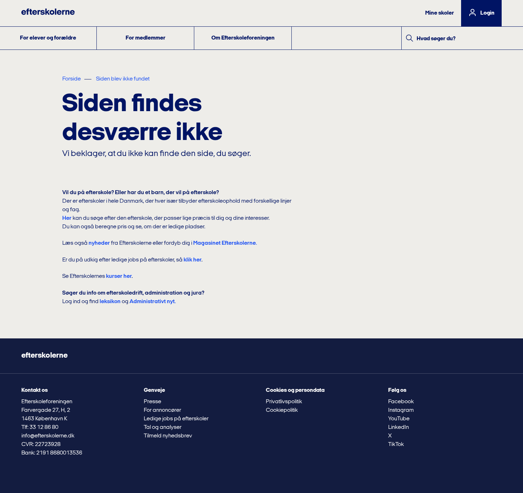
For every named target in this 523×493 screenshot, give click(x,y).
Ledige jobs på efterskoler (176, 419)
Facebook (401, 402)
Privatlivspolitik (284, 402)
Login (487, 13)
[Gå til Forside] (48, 13)
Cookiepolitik (282, 410)
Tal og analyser (162, 427)
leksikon (110, 302)
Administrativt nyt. (153, 302)
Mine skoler (439, 13)
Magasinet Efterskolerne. (225, 243)
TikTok (396, 444)
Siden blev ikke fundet (122, 79)
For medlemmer (145, 38)
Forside (71, 79)
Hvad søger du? (436, 39)
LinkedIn (398, 427)
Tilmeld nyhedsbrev (168, 436)
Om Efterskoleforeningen (243, 38)
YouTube (399, 419)
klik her (192, 260)
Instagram (401, 410)
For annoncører (162, 410)
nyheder (99, 243)
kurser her (119, 276)
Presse (152, 402)
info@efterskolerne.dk (47, 436)
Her (67, 218)
